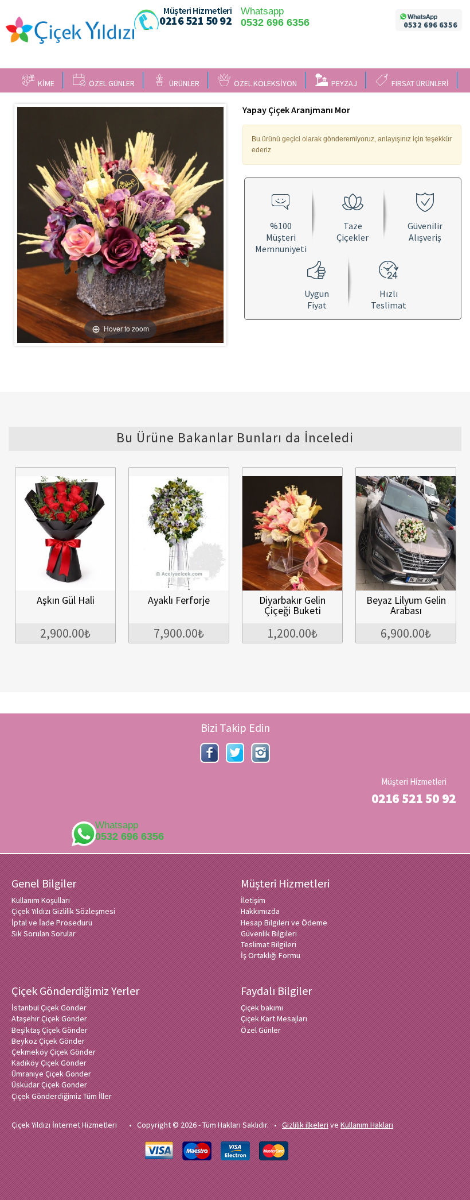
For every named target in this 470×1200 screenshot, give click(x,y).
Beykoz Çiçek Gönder (48, 1040)
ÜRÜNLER (182, 83)
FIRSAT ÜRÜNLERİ (418, 83)
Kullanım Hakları (366, 1125)
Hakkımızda (260, 911)
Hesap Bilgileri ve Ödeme (284, 922)
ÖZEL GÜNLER (110, 83)
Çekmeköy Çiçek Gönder (53, 1051)
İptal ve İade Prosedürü (51, 922)
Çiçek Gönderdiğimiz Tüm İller (61, 1096)
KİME (44, 83)
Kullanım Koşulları (40, 900)
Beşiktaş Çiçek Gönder (49, 1030)
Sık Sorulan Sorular (43, 933)
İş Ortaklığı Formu (270, 955)
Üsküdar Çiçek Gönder (49, 1084)
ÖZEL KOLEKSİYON (263, 83)
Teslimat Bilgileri (268, 944)
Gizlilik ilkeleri (305, 1125)
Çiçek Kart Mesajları (274, 1018)
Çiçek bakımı (262, 1007)
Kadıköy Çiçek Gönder (49, 1062)
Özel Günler (261, 1030)
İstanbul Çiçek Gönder (49, 1007)
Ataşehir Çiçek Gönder (49, 1018)
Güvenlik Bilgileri (269, 933)
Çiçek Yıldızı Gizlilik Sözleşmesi (63, 911)
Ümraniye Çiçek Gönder (51, 1073)
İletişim (253, 900)
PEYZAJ (342, 83)
